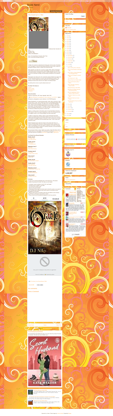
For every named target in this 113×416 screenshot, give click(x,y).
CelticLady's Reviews (32, 165)
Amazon (29, 87)
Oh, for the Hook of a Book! (33, 160)
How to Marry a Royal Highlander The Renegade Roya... (74, 73)
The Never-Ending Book (32, 172)
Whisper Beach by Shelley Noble (74, 79)
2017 (68, 50)
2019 (68, 46)
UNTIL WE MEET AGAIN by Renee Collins (73, 85)
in (65, 124)
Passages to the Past (32, 176)
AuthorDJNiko (44, 132)
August (69, 62)
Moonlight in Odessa (73, 194)
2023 (68, 39)
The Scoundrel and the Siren (75, 217)
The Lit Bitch (30, 152)
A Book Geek (30, 157)
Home (45, 325)
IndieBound (30, 90)
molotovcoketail (60, 413)
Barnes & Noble (31, 88)
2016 (68, 52)
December (70, 55)
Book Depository (31, 89)
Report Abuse (68, 130)
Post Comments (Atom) (47, 328)
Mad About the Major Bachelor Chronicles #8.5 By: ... (74, 90)
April (69, 106)
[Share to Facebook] (41, 285)
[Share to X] (40, 285)
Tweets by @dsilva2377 (70, 179)
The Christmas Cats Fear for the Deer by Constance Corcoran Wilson (42, 396)
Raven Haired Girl (31, 164)
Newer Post (31, 325)
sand (66, 126)
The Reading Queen (32, 144)
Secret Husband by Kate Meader (35, 331)
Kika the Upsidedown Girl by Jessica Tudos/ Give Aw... (73, 93)
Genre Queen (30, 142)
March (69, 107)
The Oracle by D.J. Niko (73, 78)
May (69, 104)
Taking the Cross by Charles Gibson (40, 400)
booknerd (69, 27)
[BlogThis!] (38, 285)
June (69, 66)
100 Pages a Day (31, 138)
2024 (68, 37)
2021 (68, 43)
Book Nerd (33, 4)
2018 (68, 48)
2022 (68, 41)
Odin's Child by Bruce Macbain (74, 67)
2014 (68, 113)
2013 (68, 115)
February (70, 109)
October (70, 58)
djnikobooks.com (57, 131)
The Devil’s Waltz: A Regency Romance (73, 213)
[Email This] (37, 285)
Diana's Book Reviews (32, 148)
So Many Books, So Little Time (34, 169)
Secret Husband (72, 224)
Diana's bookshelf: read (76, 192)
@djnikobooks (56, 132)
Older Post (58, 325)
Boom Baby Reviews (32, 139)
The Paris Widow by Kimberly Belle (40, 390)
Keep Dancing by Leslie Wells (74, 87)
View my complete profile (70, 29)
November (70, 57)
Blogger (69, 413)
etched (66, 122)
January (70, 111)
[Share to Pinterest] (42, 285)
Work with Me (71, 203)
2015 (68, 53)
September (70, 60)
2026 (68, 35)
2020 (68, 44)
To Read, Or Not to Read (33, 153)
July (69, 64)
